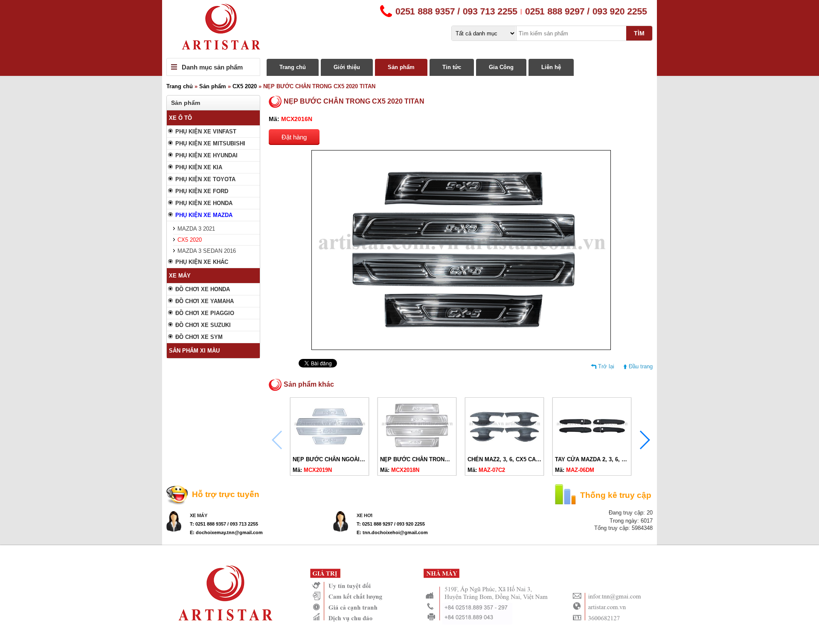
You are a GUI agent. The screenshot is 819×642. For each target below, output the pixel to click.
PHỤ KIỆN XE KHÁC (201, 262)
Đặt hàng (294, 137)
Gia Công (501, 67)
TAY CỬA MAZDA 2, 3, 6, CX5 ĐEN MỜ (605, 459)
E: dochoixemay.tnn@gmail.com (226, 532)
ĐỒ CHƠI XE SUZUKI (203, 325)
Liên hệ (551, 67)
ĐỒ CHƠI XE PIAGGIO (204, 313)
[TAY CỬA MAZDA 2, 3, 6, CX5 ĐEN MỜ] (592, 449)
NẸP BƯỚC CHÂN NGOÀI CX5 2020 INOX (347, 459)
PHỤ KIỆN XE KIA (198, 167)
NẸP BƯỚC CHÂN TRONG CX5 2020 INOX (435, 459)
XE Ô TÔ (180, 118)
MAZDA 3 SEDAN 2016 (206, 251)
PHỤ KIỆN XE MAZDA (203, 215)
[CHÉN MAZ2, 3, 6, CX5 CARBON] (504, 449)
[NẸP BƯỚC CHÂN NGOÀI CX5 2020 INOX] (329, 449)
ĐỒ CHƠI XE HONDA (202, 289)
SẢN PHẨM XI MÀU (194, 350)
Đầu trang (641, 366)
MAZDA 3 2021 (196, 229)
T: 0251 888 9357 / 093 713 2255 (224, 523)
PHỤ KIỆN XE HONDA (203, 203)
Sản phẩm (401, 67)
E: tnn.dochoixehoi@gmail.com (392, 532)
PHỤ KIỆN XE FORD (201, 191)
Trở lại (606, 366)
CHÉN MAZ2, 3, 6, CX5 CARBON (510, 459)
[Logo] (409, 29)
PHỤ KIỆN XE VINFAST (205, 131)
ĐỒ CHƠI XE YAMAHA (204, 301)
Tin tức (451, 67)
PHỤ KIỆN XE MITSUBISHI (210, 143)
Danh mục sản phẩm (212, 67)
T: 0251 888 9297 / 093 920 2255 (391, 523)
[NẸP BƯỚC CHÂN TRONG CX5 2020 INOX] (417, 449)
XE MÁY (180, 275)
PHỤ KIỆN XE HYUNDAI (206, 155)
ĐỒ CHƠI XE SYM (199, 337)
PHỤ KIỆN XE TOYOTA (205, 179)
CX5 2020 (244, 86)
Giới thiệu (347, 67)
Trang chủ (292, 67)
